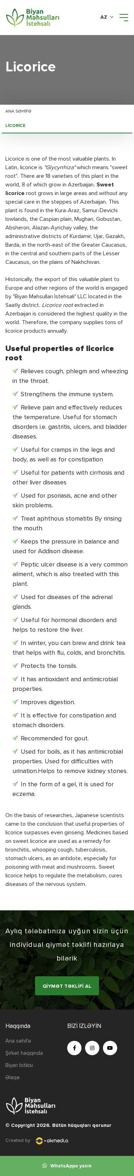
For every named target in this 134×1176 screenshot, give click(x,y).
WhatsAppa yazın (70, 1165)
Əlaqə (12, 1077)
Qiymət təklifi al (67, 986)
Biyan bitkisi (19, 1065)
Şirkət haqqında (24, 1053)
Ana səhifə (18, 111)
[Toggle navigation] (124, 17)
